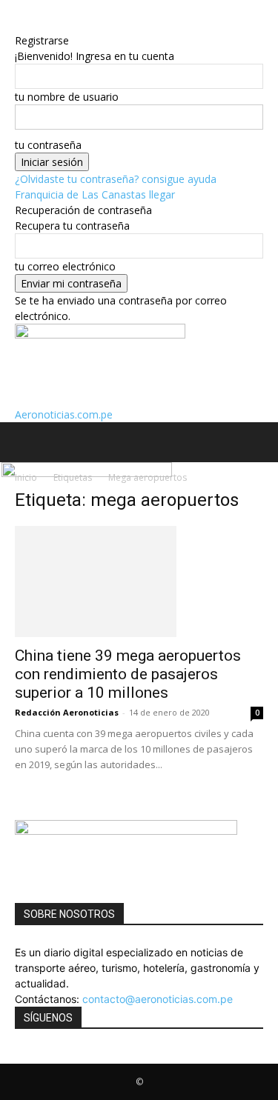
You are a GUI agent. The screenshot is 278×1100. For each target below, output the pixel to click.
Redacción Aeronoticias (67, 712)
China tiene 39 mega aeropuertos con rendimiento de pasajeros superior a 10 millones (128, 674)
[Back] (19, 25)
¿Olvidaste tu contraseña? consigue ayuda (115, 179)
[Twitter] (30, 1056)
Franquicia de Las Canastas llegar (95, 194)
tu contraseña (48, 145)
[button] (25, 442)
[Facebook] (20, 1056)
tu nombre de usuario (67, 97)
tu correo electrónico (65, 266)
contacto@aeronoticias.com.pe (157, 999)
